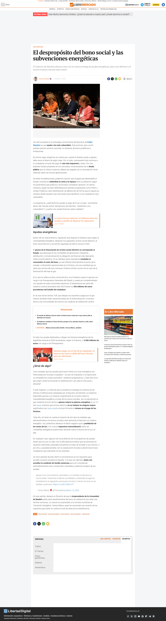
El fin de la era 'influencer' (91, 1)
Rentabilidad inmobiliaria (108, 9)
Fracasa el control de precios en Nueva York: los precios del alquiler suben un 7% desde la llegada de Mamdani (118, 346)
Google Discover (142, 616)
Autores (69, 616)
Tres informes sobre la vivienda (76, 1)
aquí (38, 405)
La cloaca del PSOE (63, 1)
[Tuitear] (112, 78)
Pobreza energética (53, 514)
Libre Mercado (38, 47)
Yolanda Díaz (86, 514)
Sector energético (76, 514)
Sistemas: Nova (46, 618)
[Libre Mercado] (82, 5)
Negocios (84, 9)
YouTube (138, 616)
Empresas (52, 9)
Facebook (128, 616)
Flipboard (146, 616)
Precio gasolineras (40, 557)
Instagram (135, 616)
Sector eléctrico (65, 514)
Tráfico (38, 546)
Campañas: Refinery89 (10, 618)
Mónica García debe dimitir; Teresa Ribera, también (59, 328)
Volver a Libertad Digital (132, 4)
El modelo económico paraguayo (120, 1)
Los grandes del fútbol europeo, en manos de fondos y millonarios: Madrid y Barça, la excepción (117, 360)
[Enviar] (116, 78)
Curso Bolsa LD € (93, 9)
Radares (38, 562)
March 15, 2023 (72, 490)
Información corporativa (13, 616)
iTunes (153, 616)
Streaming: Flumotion (35, 618)
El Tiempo (39, 551)
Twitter (131, 616)
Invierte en (60, 9)
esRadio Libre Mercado (72, 9)
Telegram (149, 616)
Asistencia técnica (58, 616)
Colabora (156, 5)
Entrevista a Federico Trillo (51, 1)
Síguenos (129, 79)
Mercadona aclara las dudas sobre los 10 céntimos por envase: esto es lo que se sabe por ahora (118, 338)
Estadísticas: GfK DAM (22, 618)
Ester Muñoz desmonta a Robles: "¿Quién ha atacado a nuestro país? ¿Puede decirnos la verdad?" (89, 14)
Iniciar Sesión (163, 4)
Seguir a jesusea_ (51, 79)
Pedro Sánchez (42, 514)
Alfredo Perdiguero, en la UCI (104, 1)
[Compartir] (108, 78)
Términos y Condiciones (33, 616)
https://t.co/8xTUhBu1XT (63, 484)
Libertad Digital (65, 611)
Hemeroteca (40, 567)
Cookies (46, 616)
